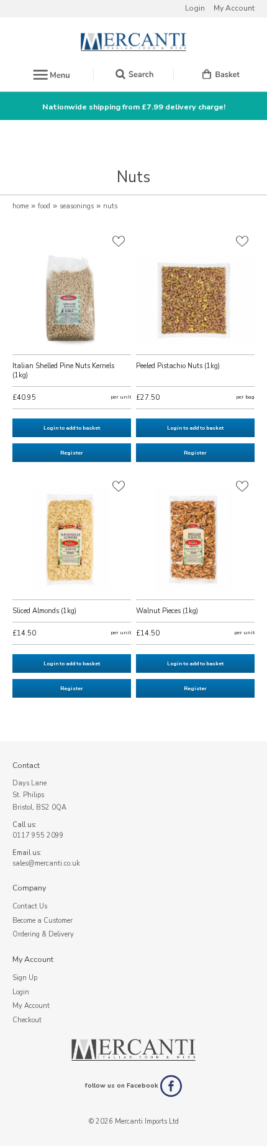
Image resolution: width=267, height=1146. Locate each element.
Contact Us (29, 906)
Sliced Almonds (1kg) (44, 611)
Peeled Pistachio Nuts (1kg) (178, 366)
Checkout (27, 1020)
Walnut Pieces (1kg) (167, 611)
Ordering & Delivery (43, 934)
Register (71, 452)
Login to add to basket (71, 428)
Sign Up (24, 977)
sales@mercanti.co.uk (46, 863)
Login (195, 8)
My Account (234, 8)
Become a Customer (42, 920)
